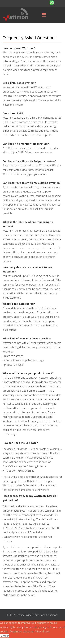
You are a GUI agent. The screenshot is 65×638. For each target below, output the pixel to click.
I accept (4, 635)
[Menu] (44, 15)
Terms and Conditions (46, 615)
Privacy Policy (24, 615)
